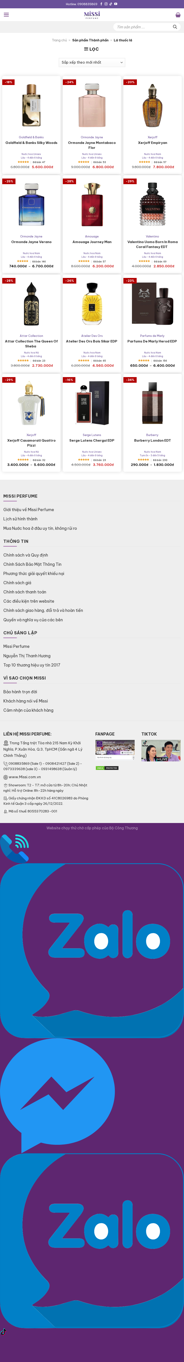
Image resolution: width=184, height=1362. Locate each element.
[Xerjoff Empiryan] (152, 105)
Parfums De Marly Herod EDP (152, 341)
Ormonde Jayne (92, 137)
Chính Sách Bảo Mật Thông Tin (32, 564)
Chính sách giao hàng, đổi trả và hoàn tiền (43, 610)
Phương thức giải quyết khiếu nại (33, 573)
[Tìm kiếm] (175, 27)
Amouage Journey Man (92, 242)
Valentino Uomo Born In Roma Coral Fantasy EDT (152, 244)
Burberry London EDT (152, 440)
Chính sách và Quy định (25, 555)
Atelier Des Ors (92, 336)
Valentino (152, 236)
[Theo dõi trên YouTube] (115, 4)
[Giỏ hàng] (178, 15)
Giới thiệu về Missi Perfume (28, 509)
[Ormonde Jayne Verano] (31, 204)
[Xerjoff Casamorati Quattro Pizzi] (31, 403)
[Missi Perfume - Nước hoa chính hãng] (92, 14)
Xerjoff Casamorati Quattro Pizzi (31, 442)
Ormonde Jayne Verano (31, 242)
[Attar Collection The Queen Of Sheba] (31, 304)
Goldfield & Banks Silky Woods (31, 143)
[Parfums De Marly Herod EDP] (152, 304)
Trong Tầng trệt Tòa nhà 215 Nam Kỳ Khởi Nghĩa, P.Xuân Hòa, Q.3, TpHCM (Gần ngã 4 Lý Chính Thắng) (42, 749)
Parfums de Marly (152, 336)
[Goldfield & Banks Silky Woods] (31, 105)
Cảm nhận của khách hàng (28, 710)
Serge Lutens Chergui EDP (91, 440)
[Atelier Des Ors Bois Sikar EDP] (92, 304)
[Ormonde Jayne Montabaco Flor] (92, 105)
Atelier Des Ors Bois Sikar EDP (92, 341)
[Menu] (6, 14)
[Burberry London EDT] (152, 403)
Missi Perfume (16, 646)
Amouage (92, 236)
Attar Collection (31, 336)
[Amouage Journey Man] (92, 204)
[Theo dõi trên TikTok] (110, 4)
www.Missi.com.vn (25, 777)
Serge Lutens (92, 435)
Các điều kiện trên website (28, 601)
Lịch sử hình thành (20, 518)
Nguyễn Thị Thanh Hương (26, 655)
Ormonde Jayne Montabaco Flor (92, 145)
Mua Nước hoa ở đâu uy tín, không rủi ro (40, 528)
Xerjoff (153, 137)
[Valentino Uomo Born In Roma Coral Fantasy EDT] (152, 204)
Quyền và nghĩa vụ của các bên (33, 619)
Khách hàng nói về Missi (25, 701)
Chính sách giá (17, 582)
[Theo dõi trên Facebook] (101, 4)
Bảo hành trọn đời (20, 691)
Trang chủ (59, 40)
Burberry (152, 435)
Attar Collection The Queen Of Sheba (31, 343)
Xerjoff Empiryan (152, 143)
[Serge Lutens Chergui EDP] (92, 403)
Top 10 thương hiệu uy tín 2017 (31, 665)
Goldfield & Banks (31, 137)
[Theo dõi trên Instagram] (106, 4)
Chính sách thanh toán (24, 592)
